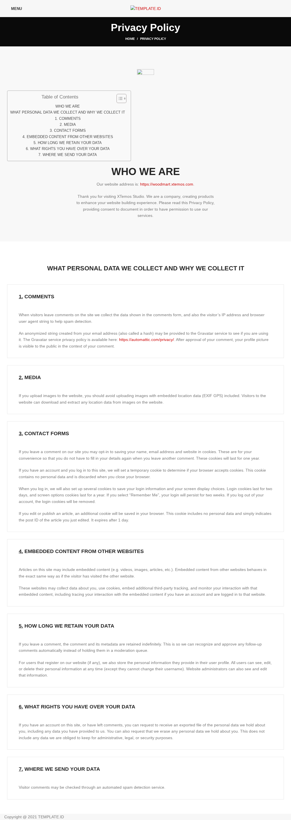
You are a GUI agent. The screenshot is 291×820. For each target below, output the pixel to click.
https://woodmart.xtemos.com (166, 184)
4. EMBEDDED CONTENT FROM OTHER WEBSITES (67, 137)
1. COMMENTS (68, 119)
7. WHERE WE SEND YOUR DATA (67, 155)
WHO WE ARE (67, 106)
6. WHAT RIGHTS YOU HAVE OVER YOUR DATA (68, 149)
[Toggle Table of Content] (118, 98)
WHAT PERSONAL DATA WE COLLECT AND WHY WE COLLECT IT (67, 112)
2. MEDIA (68, 125)
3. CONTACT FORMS (68, 131)
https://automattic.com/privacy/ (146, 339)
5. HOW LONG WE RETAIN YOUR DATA (68, 143)
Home (130, 38)
